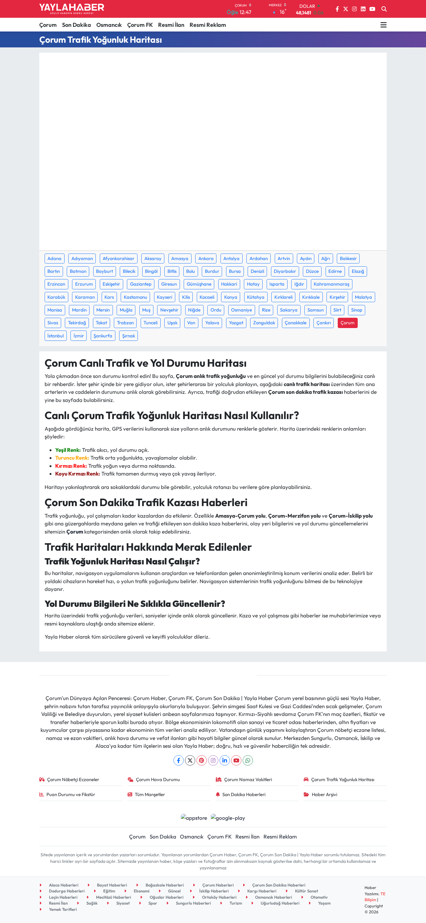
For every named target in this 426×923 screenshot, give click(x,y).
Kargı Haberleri (261, 890)
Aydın (306, 258)
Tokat (101, 323)
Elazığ (358, 271)
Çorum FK (140, 24)
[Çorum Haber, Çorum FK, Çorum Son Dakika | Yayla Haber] (71, 9)
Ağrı (325, 258)
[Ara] (384, 9)
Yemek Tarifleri (62, 909)
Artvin (284, 258)
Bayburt (104, 271)
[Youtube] (236, 760)
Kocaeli (207, 297)
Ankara (206, 258)
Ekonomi (141, 890)
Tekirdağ (77, 323)
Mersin (103, 310)
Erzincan (56, 284)
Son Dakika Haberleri (243, 794)
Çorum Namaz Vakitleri (248, 779)
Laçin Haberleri (62, 897)
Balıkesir (348, 258)
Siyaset (122, 903)
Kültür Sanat (306, 890)
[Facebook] (178, 760)
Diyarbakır (285, 271)
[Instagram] (213, 760)
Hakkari (229, 284)
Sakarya (289, 310)
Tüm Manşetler (150, 794)
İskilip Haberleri (213, 890)
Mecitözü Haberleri (113, 897)
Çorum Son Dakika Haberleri (278, 884)
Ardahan (258, 258)
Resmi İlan (171, 24)
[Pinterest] (201, 760)
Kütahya (255, 297)
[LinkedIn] (225, 760)
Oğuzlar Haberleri (166, 897)
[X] (190, 760)
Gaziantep (141, 284)
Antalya (231, 258)
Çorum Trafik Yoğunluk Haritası (342, 779)
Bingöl (151, 271)
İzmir (79, 336)
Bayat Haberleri (111, 884)
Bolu (190, 271)
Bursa (235, 271)
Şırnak (128, 336)
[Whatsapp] (248, 760)
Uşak (172, 323)
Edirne (335, 271)
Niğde (194, 310)
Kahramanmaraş (331, 284)
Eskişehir (111, 284)
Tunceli (150, 323)
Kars (109, 297)
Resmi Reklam (208, 24)
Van (191, 323)
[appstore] (193, 817)
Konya (230, 297)
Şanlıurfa (103, 336)
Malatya (363, 297)
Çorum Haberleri (217, 884)
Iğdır (299, 284)
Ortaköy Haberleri (218, 897)
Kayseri (164, 297)
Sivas (52, 323)
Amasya (179, 258)
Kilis (186, 297)
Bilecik (129, 271)
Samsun (315, 310)
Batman (78, 271)
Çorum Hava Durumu (158, 779)
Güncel (174, 890)
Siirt (337, 310)
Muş (146, 310)
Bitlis (172, 271)
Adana (54, 258)
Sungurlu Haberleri (193, 903)
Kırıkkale (311, 297)
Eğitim (108, 890)
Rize (266, 310)
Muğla (126, 310)
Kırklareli (283, 297)
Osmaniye (241, 310)
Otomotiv (319, 897)
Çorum (48, 24)
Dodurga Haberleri (66, 890)
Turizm (235, 903)
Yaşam (324, 903)
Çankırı (324, 323)
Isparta (276, 284)
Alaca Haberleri (63, 884)
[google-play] (228, 817)
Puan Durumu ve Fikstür (70, 794)
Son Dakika (76, 24)
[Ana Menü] (383, 24)
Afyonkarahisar (118, 258)
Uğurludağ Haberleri (279, 903)
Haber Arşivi (324, 794)
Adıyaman (82, 258)
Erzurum (84, 284)
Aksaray (153, 258)
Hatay (253, 284)
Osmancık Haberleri (273, 897)
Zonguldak (264, 323)
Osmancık (109, 24)
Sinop (356, 310)
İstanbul (55, 336)
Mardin (79, 310)
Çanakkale (296, 323)
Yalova (212, 323)
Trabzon (125, 323)
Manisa (54, 310)
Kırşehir (337, 297)
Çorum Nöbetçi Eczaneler (73, 779)
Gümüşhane (199, 284)
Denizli (257, 271)
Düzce (312, 271)
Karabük (56, 297)
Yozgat (236, 323)
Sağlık (91, 903)
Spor (152, 903)
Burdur (212, 271)
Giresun (169, 284)
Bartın (53, 271)
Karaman (85, 297)
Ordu (216, 310)
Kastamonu (135, 297)
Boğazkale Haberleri (164, 884)
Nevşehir (169, 310)
